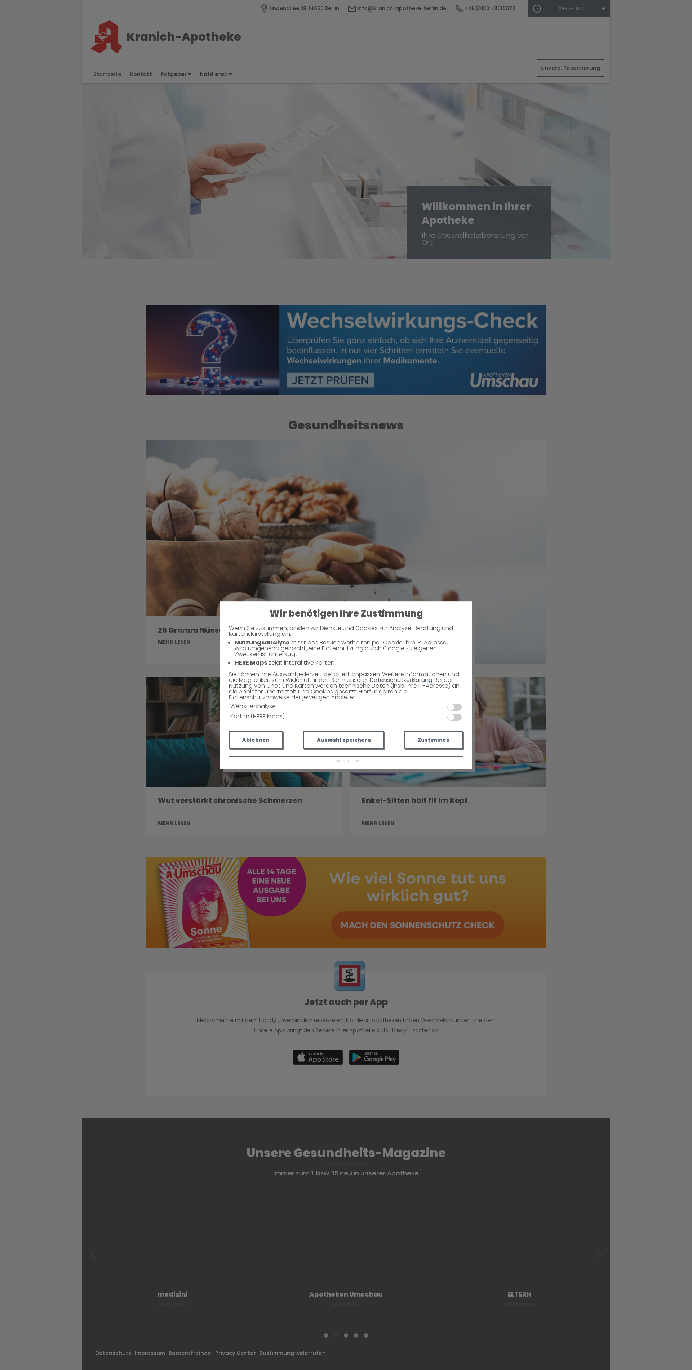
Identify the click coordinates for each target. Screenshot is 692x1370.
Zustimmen (434, 740)
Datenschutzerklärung (401, 680)
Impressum (346, 760)
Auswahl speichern (344, 740)
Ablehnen (256, 740)
